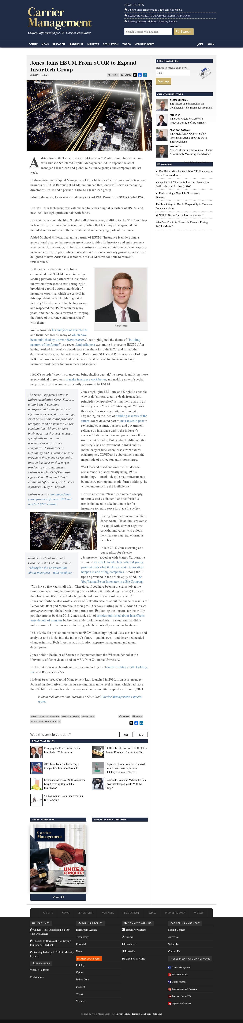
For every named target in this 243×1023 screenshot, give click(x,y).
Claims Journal (178, 981)
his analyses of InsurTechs (70, 330)
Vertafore (81, 1001)
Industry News (70, 716)
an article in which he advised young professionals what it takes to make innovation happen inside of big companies (112, 567)
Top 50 (126, 44)
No (141, 734)
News (45, 44)
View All (58, 897)
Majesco (80, 986)
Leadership (76, 44)
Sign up (163, 81)
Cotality (80, 965)
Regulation (111, 44)
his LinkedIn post (132, 420)
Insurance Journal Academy (184, 988)
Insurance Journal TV (182, 996)
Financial (81, 944)
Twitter (129, 937)
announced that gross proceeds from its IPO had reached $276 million (50, 499)
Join (200, 44)
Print (114, 75)
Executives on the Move (45, 716)
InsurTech (88, 716)
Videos (199, 912)
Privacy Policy (123, 1013)
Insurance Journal (180, 974)
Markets (93, 44)
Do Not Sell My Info (133, 958)
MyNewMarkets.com (181, 1003)
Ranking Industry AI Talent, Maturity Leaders (152, 21)
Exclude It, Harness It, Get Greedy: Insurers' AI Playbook (159, 15)
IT (59, 721)
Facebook (130, 944)
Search (185, 31)
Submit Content (176, 929)
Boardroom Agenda (86, 929)
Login (211, 44)
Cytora (79, 972)
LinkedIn (129, 951)
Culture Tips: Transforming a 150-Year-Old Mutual (155, 9)
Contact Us (174, 951)
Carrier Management (181, 967)
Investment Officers (43, 721)
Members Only (144, 44)
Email (127, 75)
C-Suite (33, 44)
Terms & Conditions (141, 1013)
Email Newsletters (135, 929)
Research (58, 44)
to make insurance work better (86, 379)
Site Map (157, 1013)
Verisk (79, 994)
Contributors (36, 977)
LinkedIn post (85, 344)
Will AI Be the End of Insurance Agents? (181, 215)
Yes (126, 734)
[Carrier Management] (73, 18)
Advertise (173, 937)
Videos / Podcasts (39, 969)
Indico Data (82, 979)
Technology (82, 937)
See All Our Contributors (196, 162)
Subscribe (173, 944)
